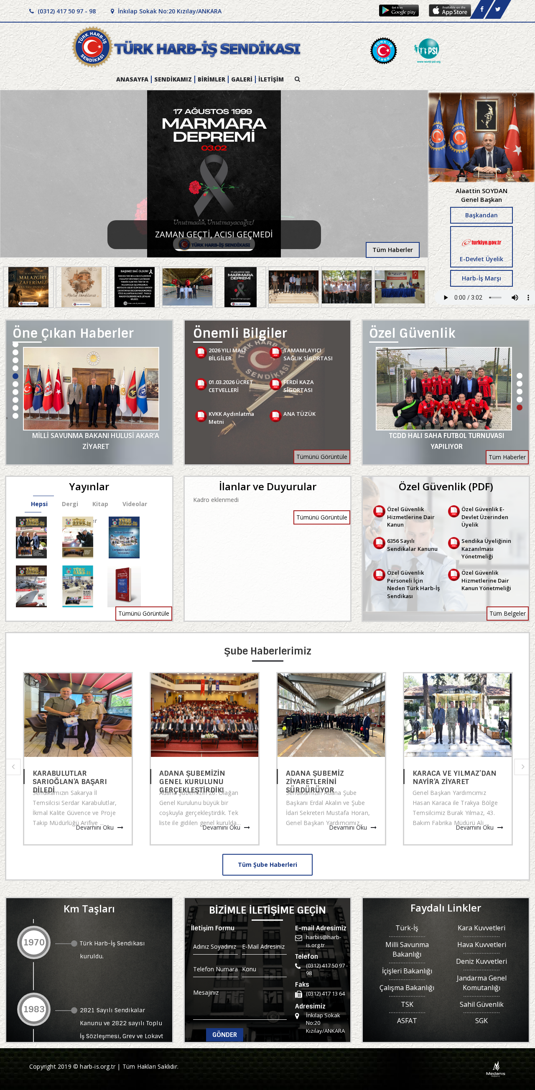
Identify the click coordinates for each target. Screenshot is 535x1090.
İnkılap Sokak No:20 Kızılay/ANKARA (169, 11)
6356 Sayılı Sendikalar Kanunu (412, 545)
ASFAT (407, 1020)
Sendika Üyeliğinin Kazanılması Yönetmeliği (486, 548)
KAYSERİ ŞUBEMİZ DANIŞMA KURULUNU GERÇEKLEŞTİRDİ (72, 776)
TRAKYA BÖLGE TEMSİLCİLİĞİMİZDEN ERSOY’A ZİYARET (324, 776)
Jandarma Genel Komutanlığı (482, 982)
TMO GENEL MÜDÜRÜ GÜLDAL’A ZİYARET (447, 435)
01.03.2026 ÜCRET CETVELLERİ (231, 386)
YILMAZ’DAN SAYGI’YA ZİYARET (452, 776)
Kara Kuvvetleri (481, 927)
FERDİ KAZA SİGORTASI (298, 386)
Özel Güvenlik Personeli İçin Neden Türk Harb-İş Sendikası (413, 584)
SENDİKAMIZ (173, 79)
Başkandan (481, 215)
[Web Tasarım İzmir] (496, 1068)
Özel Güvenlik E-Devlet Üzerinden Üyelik (484, 516)
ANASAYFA (132, 79)
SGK (481, 1020)
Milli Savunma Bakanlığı (407, 949)
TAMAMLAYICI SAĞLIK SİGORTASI (308, 354)
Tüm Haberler (392, 250)
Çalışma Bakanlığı (407, 987)
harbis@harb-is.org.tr (323, 941)
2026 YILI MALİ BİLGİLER (227, 354)
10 (15, 416)
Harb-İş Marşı (481, 278)
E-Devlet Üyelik (481, 259)
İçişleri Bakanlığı (407, 970)
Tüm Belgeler (507, 613)
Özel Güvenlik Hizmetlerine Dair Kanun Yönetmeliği (486, 580)
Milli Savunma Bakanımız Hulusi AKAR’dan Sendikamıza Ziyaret (96, 441)
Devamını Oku (98, 827)
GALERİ (241, 79)
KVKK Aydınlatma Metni (231, 417)
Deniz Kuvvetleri (481, 961)
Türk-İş (406, 927)
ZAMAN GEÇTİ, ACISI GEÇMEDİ (214, 234)
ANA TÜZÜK (299, 414)
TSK (407, 1004)
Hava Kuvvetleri (481, 944)
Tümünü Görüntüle (321, 457)
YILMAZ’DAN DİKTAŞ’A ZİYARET (199, 776)
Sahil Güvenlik (482, 1004)
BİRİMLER (211, 79)
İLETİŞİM (271, 79)
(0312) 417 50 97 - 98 (66, 11)
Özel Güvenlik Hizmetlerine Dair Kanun (411, 516)
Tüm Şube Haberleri (267, 864)
